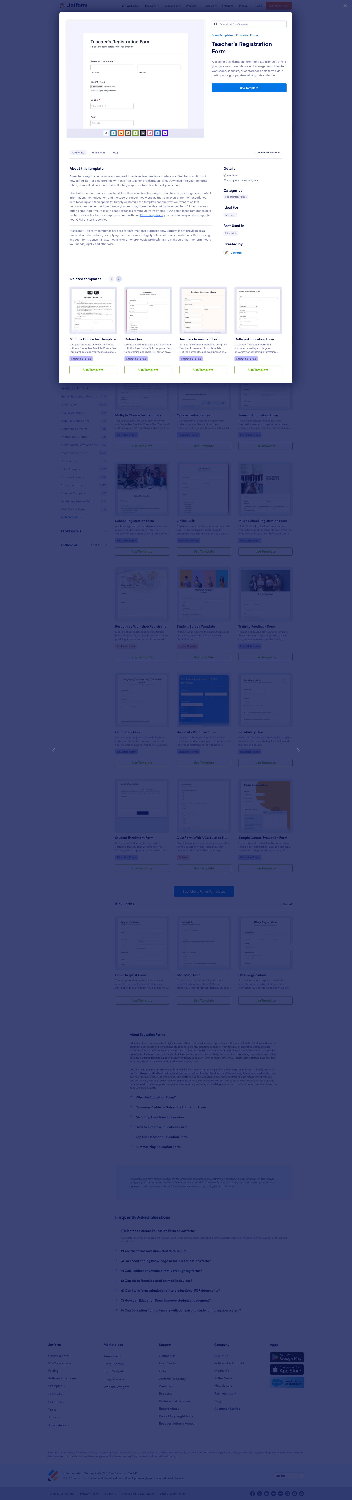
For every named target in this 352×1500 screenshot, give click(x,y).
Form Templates (222, 35)
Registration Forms (236, 196)
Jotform (236, 252)
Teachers (231, 215)
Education (231, 233)
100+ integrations (151, 215)
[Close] (345, 5)
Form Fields (98, 152)
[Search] (216, 24)
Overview (78, 152)
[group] (93, 333)
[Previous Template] (53, 750)
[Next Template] (298, 750)
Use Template (249, 88)
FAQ (115, 152)
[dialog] (176, 750)
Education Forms (247, 35)
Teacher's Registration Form (242, 47)
